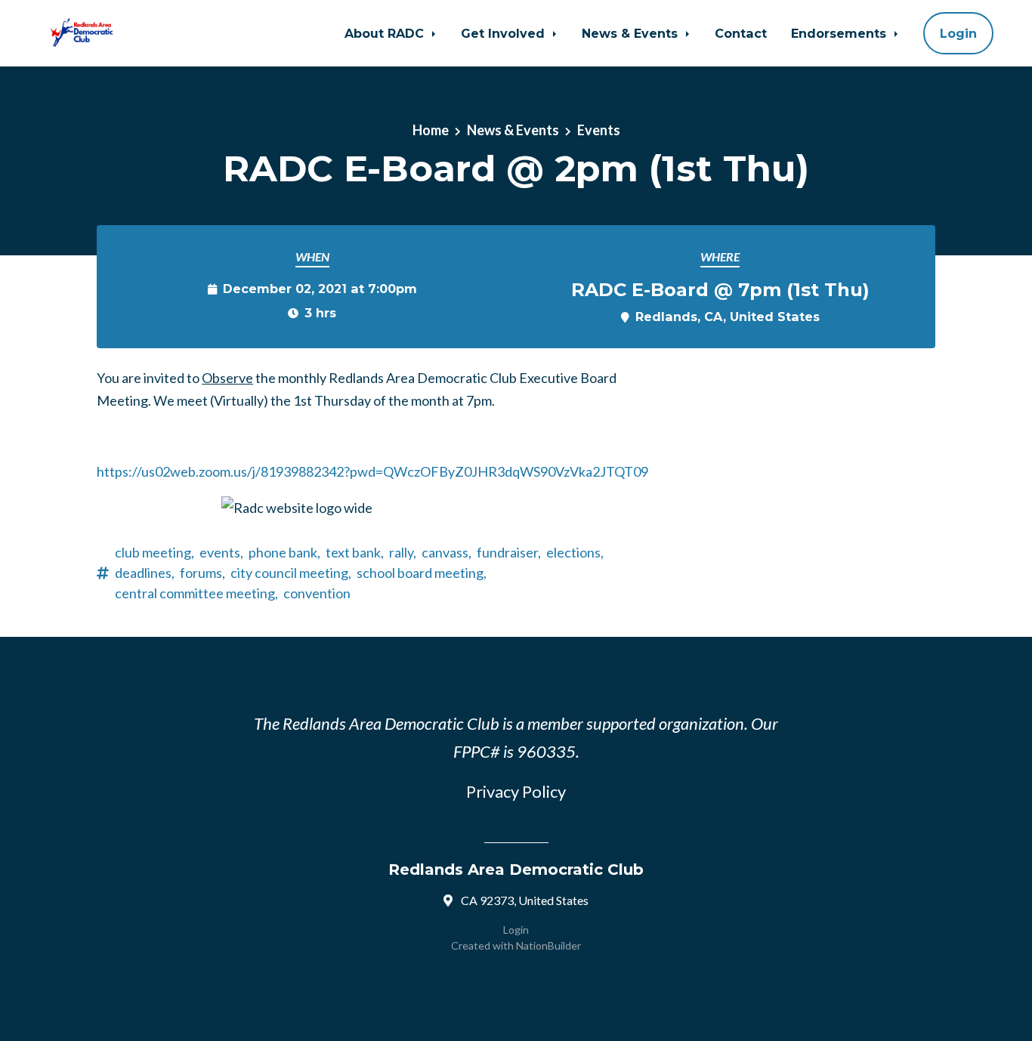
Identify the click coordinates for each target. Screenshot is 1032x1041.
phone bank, (284, 552)
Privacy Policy (516, 791)
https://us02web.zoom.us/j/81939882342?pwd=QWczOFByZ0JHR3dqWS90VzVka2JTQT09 (372, 471)
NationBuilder (548, 945)
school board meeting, (422, 572)
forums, (202, 572)
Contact (741, 33)
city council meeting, (290, 572)
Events (598, 130)
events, (221, 552)
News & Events (631, 33)
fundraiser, (509, 552)
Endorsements (840, 33)
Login (958, 33)
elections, (575, 552)
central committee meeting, (196, 593)
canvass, (446, 552)
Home (430, 130)
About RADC (386, 33)
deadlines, (145, 572)
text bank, (355, 552)
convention (317, 593)
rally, (402, 552)
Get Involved (504, 33)
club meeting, (154, 552)
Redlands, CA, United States (727, 316)
